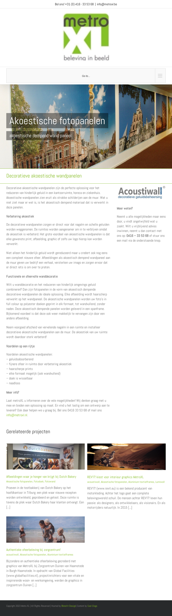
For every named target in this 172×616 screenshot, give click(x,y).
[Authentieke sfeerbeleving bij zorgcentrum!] (45, 518)
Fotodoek (39, 481)
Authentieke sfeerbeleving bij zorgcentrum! (33, 550)
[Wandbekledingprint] (141, 187)
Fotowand (50, 481)
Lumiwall (160, 482)
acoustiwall (93, 482)
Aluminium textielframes (141, 482)
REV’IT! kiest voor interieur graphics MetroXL (115, 477)
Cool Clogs (92, 606)
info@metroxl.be (107, 4)
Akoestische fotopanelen (19, 481)
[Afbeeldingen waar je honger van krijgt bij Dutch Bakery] (45, 446)
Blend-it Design (68, 606)
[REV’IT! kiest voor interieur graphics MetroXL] (126, 446)
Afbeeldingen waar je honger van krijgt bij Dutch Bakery (41, 476)
